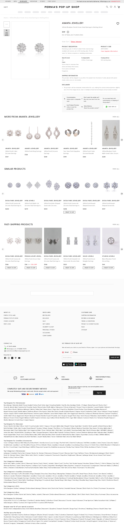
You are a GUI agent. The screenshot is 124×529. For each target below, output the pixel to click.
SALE (44, 321)
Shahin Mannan (9, 420)
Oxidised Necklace (73, 478)
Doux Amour (85, 445)
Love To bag (54, 442)
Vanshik (85, 426)
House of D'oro (36, 445)
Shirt (79, 494)
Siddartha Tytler (91, 411)
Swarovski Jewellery (45, 476)
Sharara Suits (46, 488)
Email (67, 352)
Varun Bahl (54, 413)
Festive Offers (18, 457)
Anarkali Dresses (70, 488)
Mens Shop (43, 467)
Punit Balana (89, 409)
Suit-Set (115, 463)
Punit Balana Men (20, 430)
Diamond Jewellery (95, 476)
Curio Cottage (8, 442)
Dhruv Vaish (24, 426)
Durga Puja (73, 508)
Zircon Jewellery (58, 476)
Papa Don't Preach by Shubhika (63, 409)
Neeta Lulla (62, 413)
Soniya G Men (93, 434)
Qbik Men (59, 430)
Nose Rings (52, 473)
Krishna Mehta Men (104, 428)
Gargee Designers (43, 432)
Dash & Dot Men (14, 426)
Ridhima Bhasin (33, 411)
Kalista (107, 407)
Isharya (17, 442)
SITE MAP (84, 329)
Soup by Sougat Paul (69, 415)
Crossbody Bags (48, 480)
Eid (28, 508)
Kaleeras (69, 473)
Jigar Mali (73, 418)
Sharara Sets (69, 453)
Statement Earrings (10, 478)
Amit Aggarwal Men (34, 430)
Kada (81, 478)
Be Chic (6, 447)
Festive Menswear (54, 467)
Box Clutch (102, 480)
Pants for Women (9, 455)
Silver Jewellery (108, 476)
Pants (45, 463)
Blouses (79, 455)
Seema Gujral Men (82, 434)
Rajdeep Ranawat (100, 409)
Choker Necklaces (60, 478)
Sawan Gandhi (113, 415)
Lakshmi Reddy (40, 500)
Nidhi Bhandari (106, 445)
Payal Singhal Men (10, 434)
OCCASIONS (46, 332)
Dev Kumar (93, 428)
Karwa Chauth (99, 508)
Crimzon (105, 447)
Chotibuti (31, 500)
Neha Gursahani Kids (101, 500)
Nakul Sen (39, 409)
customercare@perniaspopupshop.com (18, 350)
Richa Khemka (60, 418)
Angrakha (51, 465)
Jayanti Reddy (99, 407)
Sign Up (99, 392)
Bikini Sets (29, 455)
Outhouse (79, 442)
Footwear (81, 467)
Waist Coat (58, 463)
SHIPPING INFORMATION (88, 315)
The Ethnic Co (58, 428)
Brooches (91, 467)
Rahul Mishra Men (31, 434)
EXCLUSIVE (46, 318)
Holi (10, 508)
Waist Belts (22, 480)
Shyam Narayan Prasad (32, 415)
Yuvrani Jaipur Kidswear (75, 500)
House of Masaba (90, 415)
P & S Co (15, 500)
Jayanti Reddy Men (43, 436)
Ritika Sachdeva (90, 447)
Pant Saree (106, 455)
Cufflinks (115, 465)
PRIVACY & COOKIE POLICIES (90, 324)
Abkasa (109, 430)
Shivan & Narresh (69, 407)
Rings (32, 473)
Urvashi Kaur (19, 420)
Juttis (102, 478)
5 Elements (115, 445)
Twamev (39, 428)
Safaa (52, 418)
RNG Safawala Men (44, 434)
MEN (15, 1)
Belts (97, 478)
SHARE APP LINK (115, 357)
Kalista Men (53, 432)
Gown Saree (98, 455)
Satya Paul (37, 405)
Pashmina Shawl (112, 480)
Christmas (81, 508)
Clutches (116, 478)
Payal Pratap (79, 409)
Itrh (67, 418)
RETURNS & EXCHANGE (88, 318)
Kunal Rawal (31, 428)
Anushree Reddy (55, 405)
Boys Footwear (101, 494)
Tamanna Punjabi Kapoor (105, 418)
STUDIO (42, 1)
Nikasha (47, 413)
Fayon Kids (7, 500)
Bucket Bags (59, 480)
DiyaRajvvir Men (30, 432)
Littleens (112, 500)
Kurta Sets (21, 453)
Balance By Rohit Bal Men (27, 436)
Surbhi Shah (8, 415)
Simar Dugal (19, 418)
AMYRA (33, 447)
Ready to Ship (8, 457)
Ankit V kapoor (45, 426)
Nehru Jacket (16, 463)
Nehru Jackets (37, 494)
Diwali (6, 508)
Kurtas (36, 463)
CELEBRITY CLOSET (48, 327)
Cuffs (20, 473)
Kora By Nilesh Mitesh (74, 436)
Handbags (8, 480)
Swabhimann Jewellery (11, 445)
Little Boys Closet (52, 500)
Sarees (28, 453)
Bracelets (26, 473)
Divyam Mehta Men (57, 426)
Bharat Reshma (77, 428)
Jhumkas (33, 478)
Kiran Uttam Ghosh (10, 409)
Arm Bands (102, 473)
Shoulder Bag (84, 480)
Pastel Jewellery (70, 476)
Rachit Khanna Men (93, 430)
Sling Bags (38, 480)
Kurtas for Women (38, 453)
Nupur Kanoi (48, 409)
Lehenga (22, 488)
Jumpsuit (78, 465)
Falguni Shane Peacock (90, 405)
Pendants (19, 476)
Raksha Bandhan (35, 508)
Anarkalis (14, 453)
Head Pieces (84, 473)
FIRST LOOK (52, 1)
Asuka (24, 428)
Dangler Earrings (23, 478)
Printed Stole (22, 482)
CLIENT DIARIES (47, 335)
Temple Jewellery (82, 476)
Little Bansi (22, 500)
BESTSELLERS (46, 315)
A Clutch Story (95, 445)
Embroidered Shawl (10, 482)
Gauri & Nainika (87, 407)
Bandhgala (59, 465)
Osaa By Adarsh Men (10, 407)
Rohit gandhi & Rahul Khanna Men (100, 426)
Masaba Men (102, 432)
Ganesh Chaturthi (63, 508)
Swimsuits (56, 455)
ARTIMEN (103, 430)
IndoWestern (20, 467)
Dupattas (64, 455)
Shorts (97, 463)
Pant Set (64, 467)
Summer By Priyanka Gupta (28, 407)
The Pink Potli (64, 442)
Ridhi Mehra (51, 407)
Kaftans (81, 453)
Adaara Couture (83, 418)
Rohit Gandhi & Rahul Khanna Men (63, 434)
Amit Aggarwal (73, 413)
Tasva (6, 426)
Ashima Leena (38, 413)
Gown (61, 453)
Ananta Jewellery (73, 23)
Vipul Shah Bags (24, 447)
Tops (76, 453)
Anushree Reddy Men (78, 430)
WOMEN (8, 1)
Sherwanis (48, 453)
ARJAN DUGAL (19, 432)
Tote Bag (75, 480)
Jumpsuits (48, 455)
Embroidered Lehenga (33, 488)
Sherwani (29, 463)
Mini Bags (68, 480)
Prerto (99, 447)
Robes (92, 463)
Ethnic (6, 467)
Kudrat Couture (76, 432)
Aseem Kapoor (29, 420)
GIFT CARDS (46, 324)
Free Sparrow (88, 500)
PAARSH (110, 432)
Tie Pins (66, 463)
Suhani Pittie (79, 447)
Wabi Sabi (17, 428)
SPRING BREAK (104, 434)
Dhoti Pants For (88, 488)
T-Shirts (103, 463)
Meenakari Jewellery (30, 476)
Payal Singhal (112, 411)
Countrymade (34, 426)
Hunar (104, 442)
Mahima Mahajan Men (89, 432)
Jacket (69, 494)
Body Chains (93, 473)
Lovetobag (76, 445)
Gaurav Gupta (8, 413)
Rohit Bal (51, 411)
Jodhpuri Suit (36, 465)
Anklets (109, 473)
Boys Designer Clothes (11, 494)
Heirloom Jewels (9, 476)
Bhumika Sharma (98, 413)
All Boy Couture (19, 502)
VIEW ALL (115, 116)
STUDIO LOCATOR (9, 321)
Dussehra (53, 508)
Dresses (55, 453)
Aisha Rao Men (8, 432)
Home (6, 18)
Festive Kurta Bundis (32, 467)
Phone (75, 352)
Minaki (44, 445)
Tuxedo (44, 465)
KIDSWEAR (33, 1)
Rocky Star (102, 405)
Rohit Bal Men (8, 428)
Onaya (79, 407)
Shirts (23, 463)
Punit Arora (20, 434)
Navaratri (45, 508)
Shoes (86, 478)
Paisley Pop (70, 447)
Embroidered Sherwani (58, 494)
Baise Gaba (42, 407)
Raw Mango (8, 405)
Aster (99, 442)
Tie (86, 467)
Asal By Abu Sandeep (69, 405)
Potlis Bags (108, 478)
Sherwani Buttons (9, 465)
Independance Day (19, 508)
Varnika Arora (44, 442)
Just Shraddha (25, 445)
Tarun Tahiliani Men (48, 430)
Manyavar (59, 407)
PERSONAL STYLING (48, 329)
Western (11, 467)
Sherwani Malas (105, 465)
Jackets (41, 455)
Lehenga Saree (87, 455)
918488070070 (115, 1)
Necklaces (7, 473)
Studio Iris (92, 418)
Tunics (87, 453)
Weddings (89, 508)
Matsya (6, 418)
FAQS (83, 327)
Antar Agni (45, 405)
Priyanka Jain (55, 415)
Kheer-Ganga (47, 428)
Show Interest (76, 41)
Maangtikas (61, 473)
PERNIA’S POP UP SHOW (11, 318)
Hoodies (86, 463)
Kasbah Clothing (64, 432)
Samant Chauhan (111, 413)
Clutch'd (72, 442)
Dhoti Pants (109, 453)
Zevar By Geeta (112, 442)
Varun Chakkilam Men (58, 436)
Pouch (15, 480)
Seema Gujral (80, 411)
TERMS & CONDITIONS (88, 321)
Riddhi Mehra (22, 411)
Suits (40, 463)
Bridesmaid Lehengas (97, 453)
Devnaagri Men (9, 430)
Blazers (109, 463)
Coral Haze (13, 447)
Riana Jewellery (53, 445)
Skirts (35, 455)
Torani (12, 418)
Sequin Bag (93, 480)
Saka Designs (8, 502)
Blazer (74, 494)
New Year (108, 508)
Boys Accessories (112, 494)
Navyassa (62, 500)
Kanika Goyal (45, 415)
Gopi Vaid (80, 415)
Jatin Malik (67, 430)
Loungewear (95, 465)
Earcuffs (76, 473)
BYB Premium (49, 502)
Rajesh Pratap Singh (10, 411)
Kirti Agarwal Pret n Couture (34, 502)
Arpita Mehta (102, 415)
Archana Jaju (45, 418)
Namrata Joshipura (85, 413)
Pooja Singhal (27, 405)
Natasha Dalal (17, 405)
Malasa (27, 418)
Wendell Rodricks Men (11, 436)
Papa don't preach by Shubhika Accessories (50, 447)
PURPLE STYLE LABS (10, 315)
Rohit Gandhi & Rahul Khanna (64, 411)
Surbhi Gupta (35, 418)
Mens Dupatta (69, 465)
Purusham (67, 428)
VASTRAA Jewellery (90, 442)
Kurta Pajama (26, 465)
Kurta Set (55, 488)
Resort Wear (20, 455)
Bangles (37, 473)
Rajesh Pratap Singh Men (73, 426)
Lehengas (7, 453)
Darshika (86, 428)
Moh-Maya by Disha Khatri (30, 442)
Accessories (86, 465)
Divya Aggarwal (18, 415)
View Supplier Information (109, 51)
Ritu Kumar (43, 411)
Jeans (18, 465)
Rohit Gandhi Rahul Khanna (24, 413)
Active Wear (72, 467)
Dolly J (79, 405)
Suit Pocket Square (76, 463)
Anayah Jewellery (65, 445)
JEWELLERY (23, 1)
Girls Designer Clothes (11, 488)
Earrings (14, 473)
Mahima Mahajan (23, 409)
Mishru (33, 409)
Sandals (92, 478)
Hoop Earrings (48, 478)
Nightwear (71, 455)
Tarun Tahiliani (102, 411)
